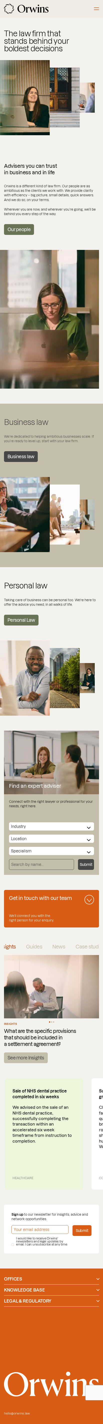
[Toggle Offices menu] (97, 1279)
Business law (21, 456)
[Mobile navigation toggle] (96, 8)
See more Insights (26, 1057)
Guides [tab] (34, 947)
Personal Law (21, 620)
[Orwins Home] (26, 9)
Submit (86, 864)
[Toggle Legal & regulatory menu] (97, 1301)
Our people (19, 229)
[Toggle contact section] (89, 899)
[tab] (49, 1022)
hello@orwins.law (17, 1413)
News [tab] (59, 947)
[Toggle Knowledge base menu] (97, 1290)
